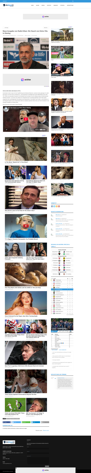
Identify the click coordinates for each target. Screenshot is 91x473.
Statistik (49, 5)
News (32, 5)
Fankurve (56, 5)
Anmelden (5, 1)
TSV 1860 (8, 418)
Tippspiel (62, 5)
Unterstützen (70, 5)
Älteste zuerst (46, 430)
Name (28, 446)
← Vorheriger (6, 27)
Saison (37, 5)
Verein (43, 5)
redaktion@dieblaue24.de (7, 463)
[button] (7, 422)
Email (28, 451)
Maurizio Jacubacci (15, 418)
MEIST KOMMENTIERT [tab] (62, 349)
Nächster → (46, 27)
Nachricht (29, 456)
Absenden (47, 466)
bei (64, 220)
